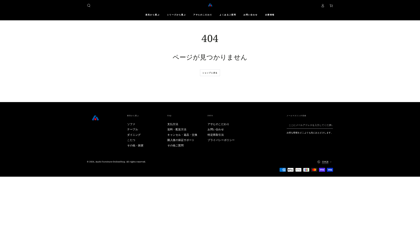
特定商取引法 (216, 135)
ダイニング (134, 135)
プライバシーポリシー (221, 140)
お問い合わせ (216, 129)
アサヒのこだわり (218, 124)
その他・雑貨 (135, 145)
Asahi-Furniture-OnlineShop (110, 161)
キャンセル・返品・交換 (182, 135)
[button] (88, 5)
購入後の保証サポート (181, 140)
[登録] (331, 124)
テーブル (132, 129)
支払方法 (172, 124)
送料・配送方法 (176, 129)
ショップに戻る (210, 72)
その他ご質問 (175, 145)
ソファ (131, 124)
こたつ (131, 140)
